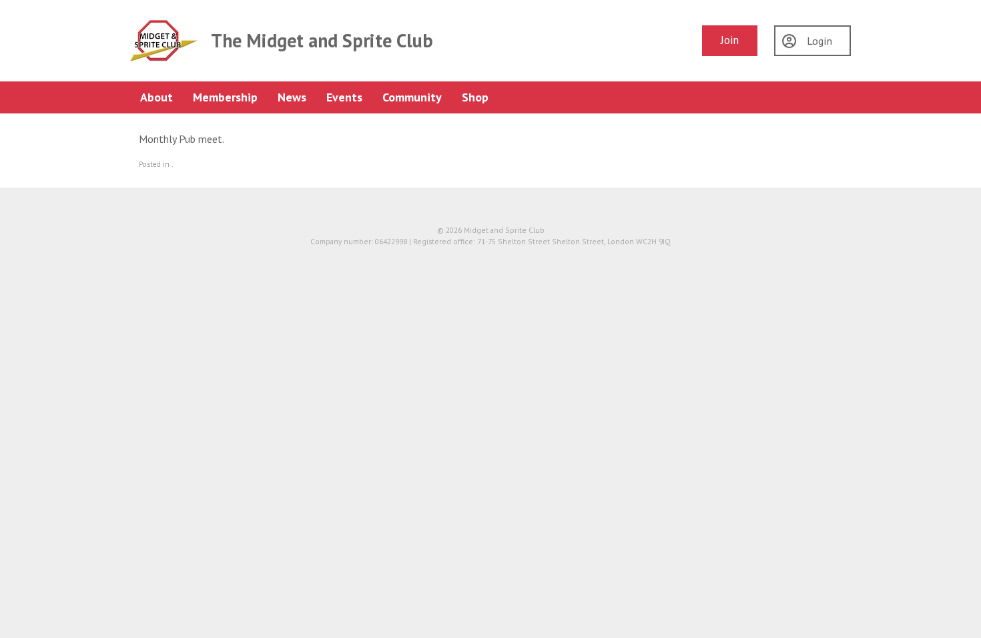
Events (344, 97)
